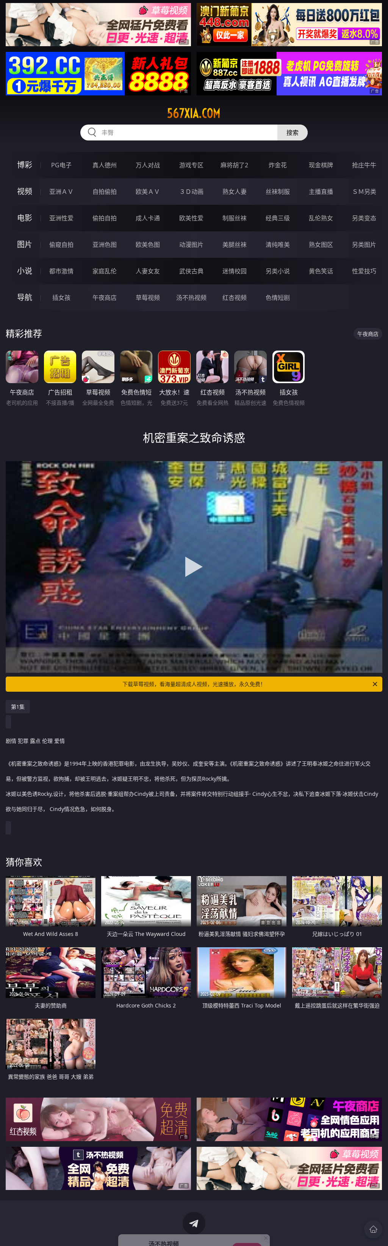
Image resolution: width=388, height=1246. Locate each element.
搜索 (292, 132)
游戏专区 (191, 165)
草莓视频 (148, 297)
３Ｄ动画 (191, 191)
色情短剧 (278, 297)
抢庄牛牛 (364, 165)
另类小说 (278, 271)
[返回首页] (373, 1229)
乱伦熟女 (321, 218)
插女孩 (61, 297)
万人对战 (148, 165)
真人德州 (104, 165)
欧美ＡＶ (148, 191)
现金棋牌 (321, 165)
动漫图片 (191, 244)
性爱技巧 (364, 271)
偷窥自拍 (61, 244)
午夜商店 (104, 297)
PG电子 (61, 165)
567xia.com (194, 113)
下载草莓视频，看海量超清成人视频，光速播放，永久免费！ (194, 684)
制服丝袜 (234, 218)
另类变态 (364, 218)
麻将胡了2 (234, 165)
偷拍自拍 (104, 218)
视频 (24, 191)
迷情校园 (234, 271)
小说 (24, 271)
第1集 (18, 706)
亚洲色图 (104, 244)
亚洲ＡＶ (61, 191)
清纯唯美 (278, 244)
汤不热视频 (191, 297)
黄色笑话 (321, 271)
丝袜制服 (278, 191)
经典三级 (278, 218)
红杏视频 (234, 297)
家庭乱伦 (104, 271)
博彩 (24, 165)
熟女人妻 (234, 191)
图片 (24, 244)
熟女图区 (321, 244)
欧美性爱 (191, 218)
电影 (24, 218)
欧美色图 (148, 244)
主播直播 (321, 191)
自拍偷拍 (104, 191)
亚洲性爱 (61, 218)
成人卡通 (148, 218)
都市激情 (61, 271)
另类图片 (364, 244)
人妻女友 (148, 271)
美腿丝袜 (234, 244)
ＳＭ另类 (364, 191)
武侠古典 (191, 271)
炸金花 (278, 165)
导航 (24, 297)
